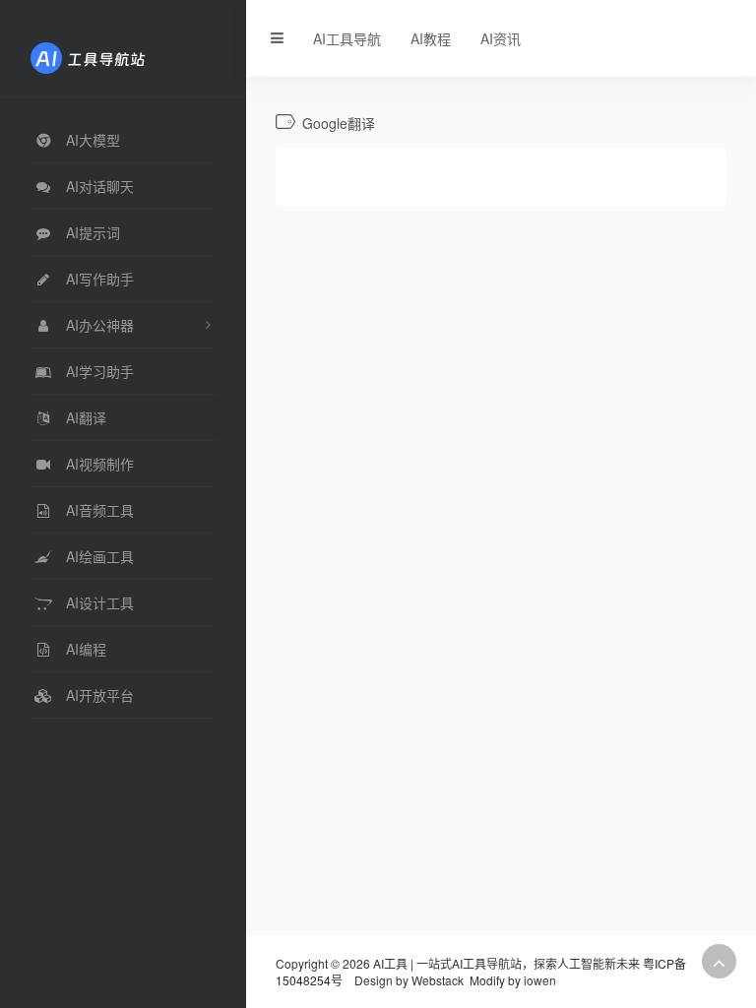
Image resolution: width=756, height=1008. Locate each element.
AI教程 (430, 38)
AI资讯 (500, 38)
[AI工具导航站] (117, 56)
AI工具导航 (347, 38)
